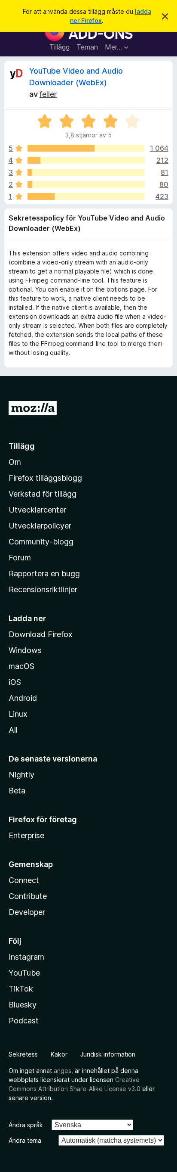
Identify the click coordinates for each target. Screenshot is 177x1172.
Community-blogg (41, 541)
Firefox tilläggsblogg (45, 477)
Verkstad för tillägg (42, 493)
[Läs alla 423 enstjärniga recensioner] (86, 196)
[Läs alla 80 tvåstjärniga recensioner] (86, 184)
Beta (17, 790)
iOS (15, 682)
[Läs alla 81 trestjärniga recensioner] (86, 172)
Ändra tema (25, 1140)
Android (23, 698)
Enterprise (26, 835)
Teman (87, 47)
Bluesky (23, 1004)
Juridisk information (107, 1054)
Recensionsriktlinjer (43, 589)
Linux (18, 713)
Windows (25, 650)
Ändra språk (26, 1124)
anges (62, 1070)
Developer (27, 912)
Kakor (59, 1054)
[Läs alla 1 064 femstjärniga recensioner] (86, 148)
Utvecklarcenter (37, 509)
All (13, 729)
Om (15, 461)
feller (48, 94)
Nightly (21, 774)
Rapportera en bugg (44, 573)
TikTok (21, 988)
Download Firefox (41, 634)
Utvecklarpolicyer (40, 525)
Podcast (24, 1020)
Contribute (28, 896)
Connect (24, 880)
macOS (21, 666)
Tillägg (59, 47)
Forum (20, 557)
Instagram (26, 956)
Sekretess (23, 1054)
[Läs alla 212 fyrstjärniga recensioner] (86, 160)
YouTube (24, 972)
